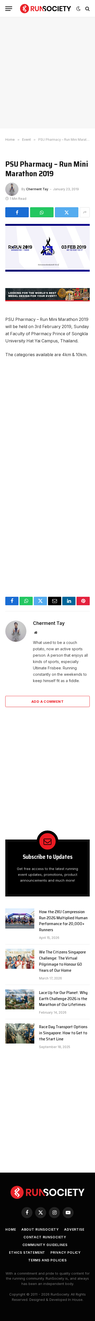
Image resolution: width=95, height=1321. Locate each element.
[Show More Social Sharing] (85, 212)
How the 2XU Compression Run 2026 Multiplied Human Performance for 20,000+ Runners (63, 920)
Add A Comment (47, 701)
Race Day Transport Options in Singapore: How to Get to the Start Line (63, 1032)
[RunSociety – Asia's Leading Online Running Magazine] (45, 8)
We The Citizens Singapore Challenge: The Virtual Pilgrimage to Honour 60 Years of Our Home (62, 961)
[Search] (87, 9)
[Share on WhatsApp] (42, 212)
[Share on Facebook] (17, 212)
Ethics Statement (27, 1252)
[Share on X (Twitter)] (66, 212)
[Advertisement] (47, 73)
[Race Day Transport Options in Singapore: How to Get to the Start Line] (19, 1033)
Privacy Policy (65, 1252)
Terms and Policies (47, 1260)
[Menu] (8, 9)
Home (10, 1229)
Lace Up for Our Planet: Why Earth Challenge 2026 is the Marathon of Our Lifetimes (63, 998)
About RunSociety (40, 1229)
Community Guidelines (45, 1245)
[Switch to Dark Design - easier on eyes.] (78, 8)
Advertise (74, 1229)
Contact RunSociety (44, 1237)
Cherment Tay (37, 189)
